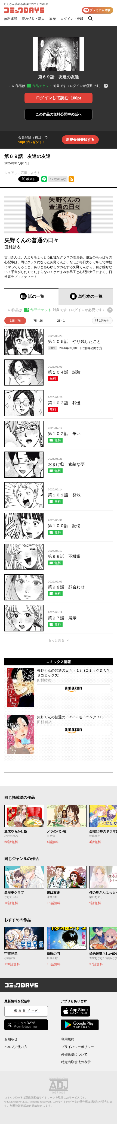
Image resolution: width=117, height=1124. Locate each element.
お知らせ (10, 1039)
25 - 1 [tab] (61, 320)
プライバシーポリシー (77, 1047)
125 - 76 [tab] (15, 320)
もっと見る (56, 640)
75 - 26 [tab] (38, 320)
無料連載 (10, 19)
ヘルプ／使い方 (15, 1047)
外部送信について (74, 1054)
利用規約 (67, 1039)
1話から (104, 320)
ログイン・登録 (71, 19)
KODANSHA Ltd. (17, 1101)
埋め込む (60, 179)
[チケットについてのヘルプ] (106, 86)
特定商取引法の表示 (76, 1062)
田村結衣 (12, 247)
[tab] (31, 296)
